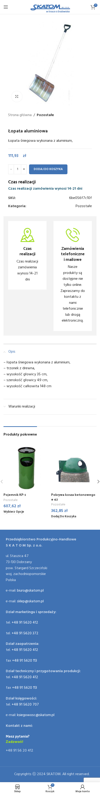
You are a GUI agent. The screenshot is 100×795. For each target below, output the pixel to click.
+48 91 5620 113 (24, 661)
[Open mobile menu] (5, 7)
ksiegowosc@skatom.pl (35, 715)
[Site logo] (50, 7)
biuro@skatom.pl (30, 591)
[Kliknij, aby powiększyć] (17, 96)
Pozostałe (45, 115)
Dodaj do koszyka (48, 169)
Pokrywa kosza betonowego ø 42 (73, 496)
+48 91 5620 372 (25, 633)
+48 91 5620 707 (25, 705)
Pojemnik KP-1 (14, 494)
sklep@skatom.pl (30, 601)
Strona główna (20, 115)
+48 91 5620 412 (25, 623)
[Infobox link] (27, 255)
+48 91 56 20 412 (19, 751)
